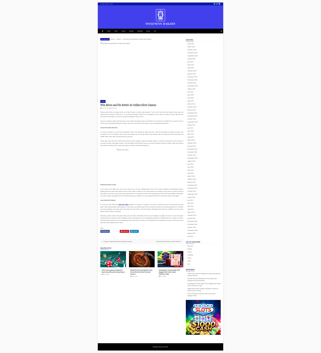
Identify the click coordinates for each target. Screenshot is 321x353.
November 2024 (192, 80)
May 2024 (191, 98)
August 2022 (191, 161)
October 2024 (192, 83)
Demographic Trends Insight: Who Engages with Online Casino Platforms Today (169, 272)
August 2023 (191, 125)
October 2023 (192, 119)
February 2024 (192, 107)
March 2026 (191, 47)
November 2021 (192, 188)
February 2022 (192, 179)
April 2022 (191, 173)
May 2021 (191, 206)
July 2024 (190, 92)
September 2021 (193, 194)
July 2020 (190, 236)
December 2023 (192, 113)
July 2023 (190, 128)
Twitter (115, 231)
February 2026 (192, 50)
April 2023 (191, 137)
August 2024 (191, 89)
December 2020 (192, 221)
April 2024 (191, 101)
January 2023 (192, 146)
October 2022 (192, 155)
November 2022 (192, 152)
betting (131, 31)
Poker (116, 31)
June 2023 (191, 131)
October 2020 (192, 227)
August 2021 (191, 197)
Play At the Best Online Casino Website (168, 241)
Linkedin (135, 231)
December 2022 (192, 149)
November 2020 (192, 224)
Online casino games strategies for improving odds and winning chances (113, 271)
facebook (217, 4)
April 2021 (191, 209)
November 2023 (192, 116)
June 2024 (191, 95)
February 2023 (192, 143)
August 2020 (191, 233)
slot (155, 31)
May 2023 (191, 134)
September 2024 (193, 86)
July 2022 (190, 164)
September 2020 (193, 230)
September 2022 (193, 158)
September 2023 (193, 122)
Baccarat (190, 246)
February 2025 (192, 71)
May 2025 (191, 65)
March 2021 (191, 212)
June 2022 (191, 167)
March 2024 (191, 104)
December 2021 (192, 185)
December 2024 (192, 77)
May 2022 (191, 170)
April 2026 (191, 44)
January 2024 (192, 110)
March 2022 (191, 176)
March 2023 (191, 140)
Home (109, 31)
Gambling (140, 31)
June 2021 (191, 203)
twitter (219, 4)
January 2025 (192, 74)
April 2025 (191, 68)
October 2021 (192, 191)
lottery (148, 31)
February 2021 (192, 215)
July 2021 (190, 200)
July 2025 (190, 62)
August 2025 (191, 59)
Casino (123, 31)
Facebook (105, 231)
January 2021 (192, 218)
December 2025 (192, 53)
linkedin (214, 4)
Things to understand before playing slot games (118, 241)
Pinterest (125, 231)
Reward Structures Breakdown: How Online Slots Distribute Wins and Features (141, 272)
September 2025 (193, 56)
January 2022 (192, 182)
